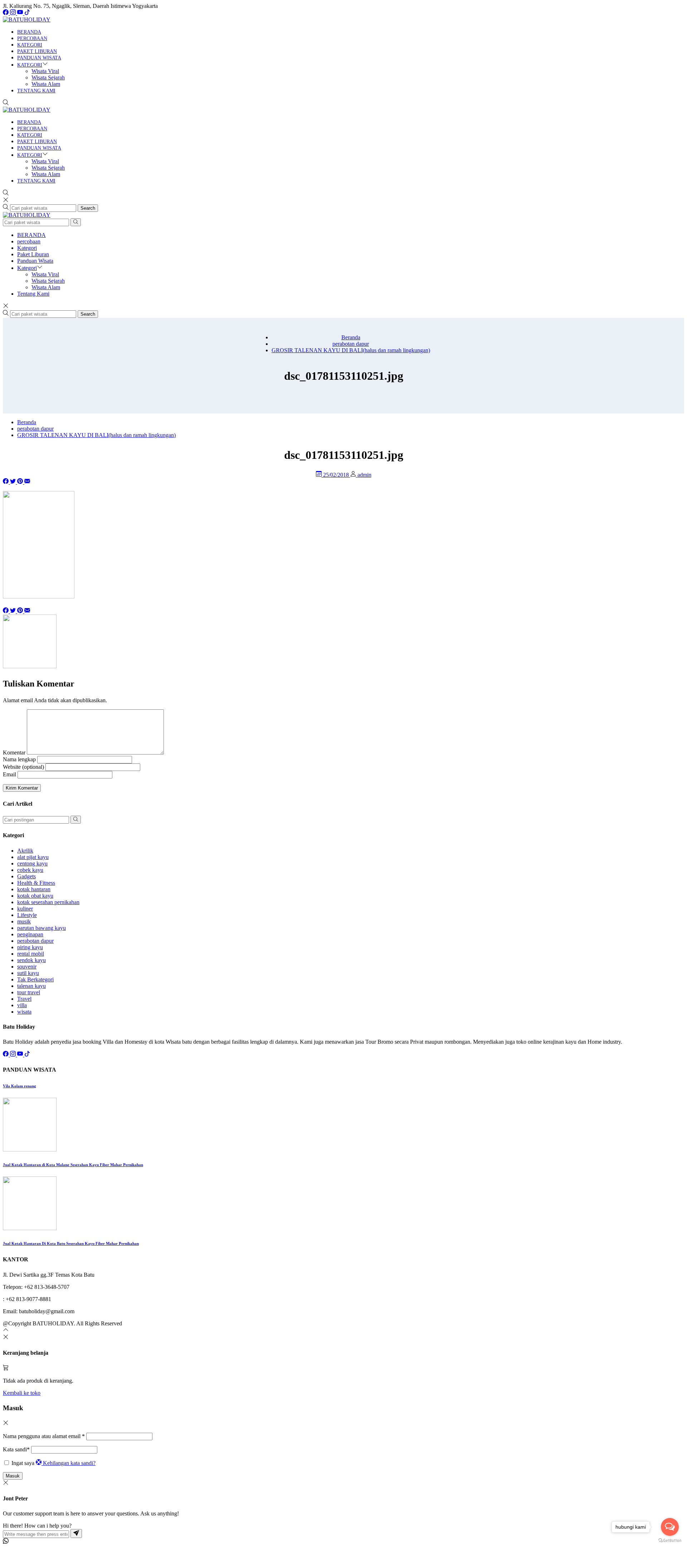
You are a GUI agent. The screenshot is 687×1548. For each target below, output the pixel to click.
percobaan (32, 38)
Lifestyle (27, 915)
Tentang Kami (36, 90)
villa (22, 1005)
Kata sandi (16, 1449)
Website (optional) (23, 767)
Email (9, 774)
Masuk (13, 1476)
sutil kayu (28, 973)
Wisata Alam (45, 84)
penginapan (30, 934)
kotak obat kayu (35, 896)
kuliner (25, 909)
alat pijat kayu (33, 857)
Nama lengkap (19, 759)
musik (24, 921)
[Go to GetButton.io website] (669, 1540)
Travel (24, 999)
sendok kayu (31, 960)
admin (364, 475)
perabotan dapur (35, 941)
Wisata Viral (45, 71)
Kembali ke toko (21, 1393)
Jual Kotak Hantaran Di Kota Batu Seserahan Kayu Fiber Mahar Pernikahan (71, 1243)
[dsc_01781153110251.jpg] (27, 482)
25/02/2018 (336, 475)
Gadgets (26, 876)
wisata (24, 1012)
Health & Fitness (36, 883)
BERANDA (29, 32)
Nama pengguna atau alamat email (44, 1436)
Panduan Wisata (39, 57)
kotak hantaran (33, 889)
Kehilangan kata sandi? (69, 1463)
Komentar (14, 752)
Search (88, 208)
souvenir (26, 967)
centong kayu (32, 863)
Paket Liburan (37, 51)
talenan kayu (31, 986)
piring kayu (30, 947)
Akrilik (25, 851)
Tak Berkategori (35, 979)
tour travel (28, 992)
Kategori (29, 45)
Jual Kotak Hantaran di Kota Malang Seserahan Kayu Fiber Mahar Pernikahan (73, 1165)
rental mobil (30, 954)
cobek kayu (30, 870)
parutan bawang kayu (41, 928)
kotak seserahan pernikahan (48, 902)
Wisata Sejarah (48, 77)
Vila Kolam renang (19, 1086)
